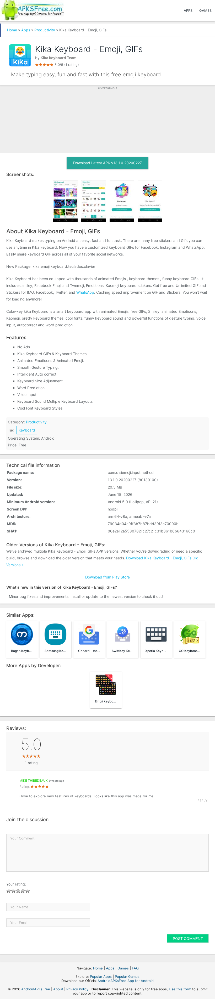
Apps (188, 10)
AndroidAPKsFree (35, 989)
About (58, 989)
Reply (202, 801)
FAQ (135, 968)
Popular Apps (101, 976)
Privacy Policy (77, 989)
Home (12, 30)
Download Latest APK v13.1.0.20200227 (107, 163)
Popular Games (127, 976)
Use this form (180, 989)
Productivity (44, 30)
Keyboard (27, 430)
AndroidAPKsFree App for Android (126, 981)
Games (205, 10)
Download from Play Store (107, 577)
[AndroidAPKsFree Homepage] (32, 9)
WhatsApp (85, 292)
